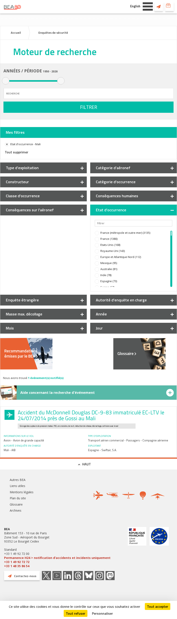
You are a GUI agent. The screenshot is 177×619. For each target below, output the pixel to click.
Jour (99, 328)
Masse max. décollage (24, 314)
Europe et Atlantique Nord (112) (120, 257)
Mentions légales (21, 492)
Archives (15, 510)
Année (101, 314)
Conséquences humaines (117, 196)
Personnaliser (102, 613)
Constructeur (17, 182)
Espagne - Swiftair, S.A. (102, 450)
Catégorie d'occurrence (116, 182)
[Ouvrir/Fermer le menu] (147, 6)
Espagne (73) (108, 281)
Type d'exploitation (22, 167)
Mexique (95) (108, 263)
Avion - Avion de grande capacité (24, 440)
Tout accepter (157, 606)
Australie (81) (108, 269)
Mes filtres (15, 132)
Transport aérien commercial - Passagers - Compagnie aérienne (128, 440)
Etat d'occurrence (111, 210)
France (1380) (108, 238)
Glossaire (125, 353)
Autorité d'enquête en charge (121, 300)
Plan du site (18, 498)
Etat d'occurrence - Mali (25, 144)
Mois (10, 328)
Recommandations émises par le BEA (20, 353)
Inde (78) (105, 275)
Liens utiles (17, 486)
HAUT (86, 464)
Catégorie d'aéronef (113, 167)
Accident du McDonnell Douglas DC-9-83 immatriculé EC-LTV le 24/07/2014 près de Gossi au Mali (91, 415)
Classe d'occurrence (23, 196)
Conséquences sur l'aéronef (30, 210)
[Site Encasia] (159, 547)
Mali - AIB (10, 450)
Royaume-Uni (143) (112, 251)
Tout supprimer (16, 152)
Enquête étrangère (22, 300)
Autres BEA (17, 480)
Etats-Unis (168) (110, 245)
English (135, 6)
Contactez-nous (158, 6)
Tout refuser (75, 613)
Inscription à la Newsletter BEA (169, 6)
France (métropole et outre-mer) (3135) (125, 232)
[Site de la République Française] (137, 547)
